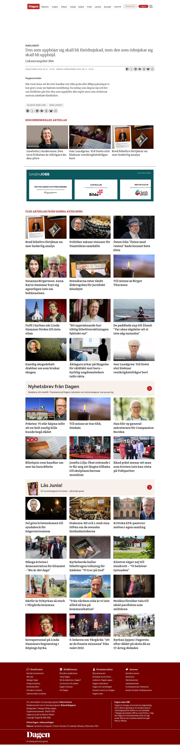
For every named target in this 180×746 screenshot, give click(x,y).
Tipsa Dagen (65, 677)
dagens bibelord (36, 105)
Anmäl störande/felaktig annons (139, 690)
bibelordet (55, 105)
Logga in (143, 6)
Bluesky (81, 726)
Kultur (81, 7)
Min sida (29, 677)
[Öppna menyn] (151, 6)
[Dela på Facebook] (127, 69)
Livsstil (98, 7)
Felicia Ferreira (65, 702)
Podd (89, 7)
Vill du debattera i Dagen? (70, 680)
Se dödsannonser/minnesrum (137, 687)
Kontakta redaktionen (68, 673)
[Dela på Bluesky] (148, 69)
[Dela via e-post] (140, 69)
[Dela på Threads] (144, 69)
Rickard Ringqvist (68, 705)
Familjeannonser (132, 683)
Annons (117, 7)
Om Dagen (64, 690)
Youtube (63, 726)
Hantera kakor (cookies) (36, 694)
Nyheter (45, 7)
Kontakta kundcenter (35, 673)
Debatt (64, 7)
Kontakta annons (132, 673)
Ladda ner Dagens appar (103, 680)
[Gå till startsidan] (33, 6)
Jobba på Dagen (47, 722)
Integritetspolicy (33, 683)
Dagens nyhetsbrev (100, 683)
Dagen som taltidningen (102, 687)
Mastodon (90, 726)
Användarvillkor (32, 687)
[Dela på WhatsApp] (152, 69)
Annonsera (130, 677)
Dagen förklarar (66, 687)
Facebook (38, 726)
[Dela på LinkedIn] (135, 69)
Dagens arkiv (98, 694)
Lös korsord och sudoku (69, 683)
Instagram (47, 726)
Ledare (55, 7)
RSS (96, 726)
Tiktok (55, 726)
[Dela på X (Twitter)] (131, 69)
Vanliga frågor (32, 680)
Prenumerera (130, 6)
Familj (72, 7)
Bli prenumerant (99, 673)
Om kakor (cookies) (34, 690)
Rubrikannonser (132, 680)
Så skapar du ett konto (102, 677)
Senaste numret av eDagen (104, 690)
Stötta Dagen (32, 722)
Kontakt (107, 7)
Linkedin (73, 726)
